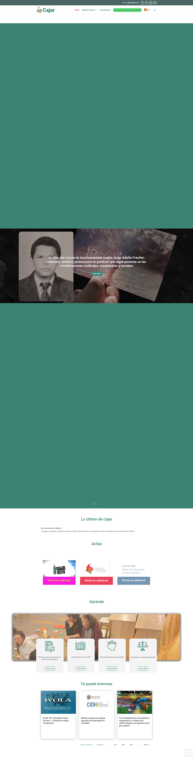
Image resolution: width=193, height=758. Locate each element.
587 (115, 745)
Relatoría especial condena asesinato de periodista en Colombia (93, 720)
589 (131, 745)
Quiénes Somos (88, 10)
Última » (146, 745)
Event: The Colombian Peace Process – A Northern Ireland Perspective (56, 720)
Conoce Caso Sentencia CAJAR (127, 10)
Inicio (77, 10)
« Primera (99, 745)
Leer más (96, 273)
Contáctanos (105, 10)
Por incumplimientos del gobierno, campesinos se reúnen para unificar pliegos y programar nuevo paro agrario (134, 722)
